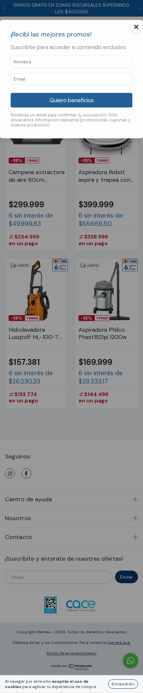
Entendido (123, 684)
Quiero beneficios (72, 100)
